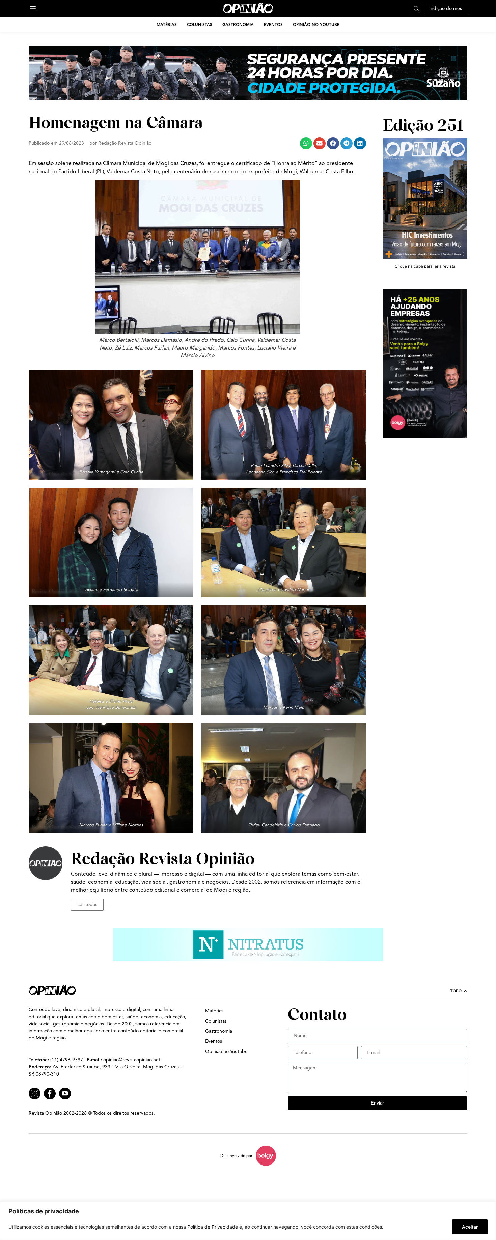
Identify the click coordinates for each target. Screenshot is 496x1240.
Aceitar (470, 1227)
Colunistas (199, 24)
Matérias (167, 24)
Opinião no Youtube (316, 24)
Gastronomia (238, 24)
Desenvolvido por (236, 1155)
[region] (248, 1220)
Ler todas (87, 904)
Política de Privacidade (212, 1227)
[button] (306, 143)
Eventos (273, 24)
